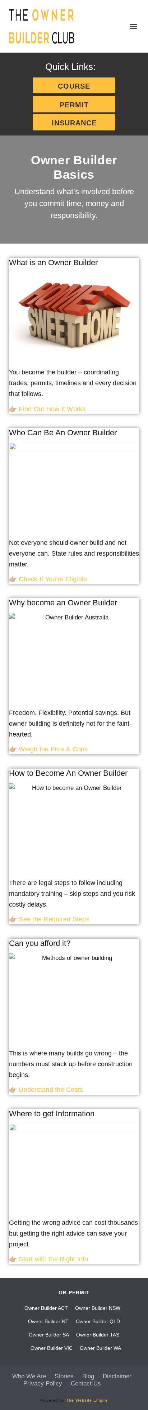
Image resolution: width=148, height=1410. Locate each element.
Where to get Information (51, 1113)
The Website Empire (87, 1400)
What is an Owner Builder (53, 262)
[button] (133, 26)
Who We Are (29, 1376)
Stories (64, 1376)
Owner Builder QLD (98, 1321)
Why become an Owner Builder (63, 602)
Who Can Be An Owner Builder (63, 432)
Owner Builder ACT (46, 1308)
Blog (88, 1376)
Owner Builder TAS (97, 1335)
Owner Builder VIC (52, 1348)
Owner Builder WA (100, 1348)
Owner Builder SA (49, 1335)
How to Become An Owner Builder (68, 773)
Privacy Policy (42, 1383)
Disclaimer (117, 1376)
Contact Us (86, 1383)
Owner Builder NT (48, 1321)
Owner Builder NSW (97, 1308)
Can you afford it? (39, 943)
